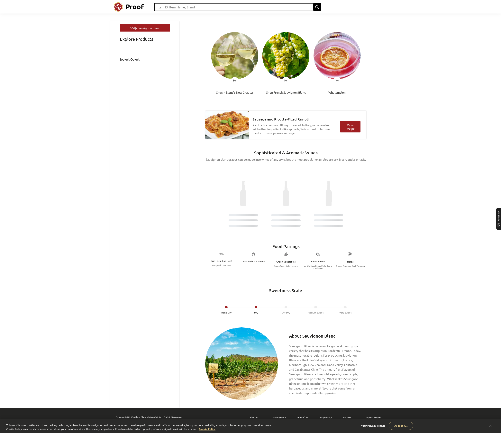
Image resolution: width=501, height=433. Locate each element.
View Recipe (350, 126)
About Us (254, 417)
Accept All (400, 425)
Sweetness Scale (285, 290)
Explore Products (136, 39)
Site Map (347, 417)
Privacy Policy (279, 417)
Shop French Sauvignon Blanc (286, 92)
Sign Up (364, 7)
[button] (234, 61)
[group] (285, 310)
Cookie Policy (207, 429)
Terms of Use (302, 417)
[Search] (317, 7)
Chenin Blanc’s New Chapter (234, 92)
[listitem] (226, 310)
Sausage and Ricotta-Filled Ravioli (281, 119)
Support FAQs (326, 417)
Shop (145, 28)
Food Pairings (286, 246)
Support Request (373, 417)
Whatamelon (337, 92)
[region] (250, 426)
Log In (381, 7)
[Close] (490, 425)
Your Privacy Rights (373, 425)
